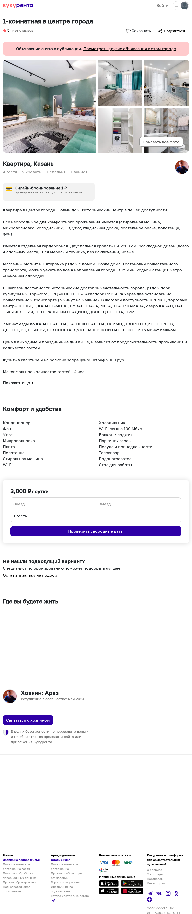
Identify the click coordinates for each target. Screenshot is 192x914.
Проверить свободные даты (96, 531)
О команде (155, 874)
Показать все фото (161, 141)
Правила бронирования (20, 882)
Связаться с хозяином (28, 720)
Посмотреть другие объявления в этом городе (130, 48)
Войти (162, 5)
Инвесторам (156, 883)
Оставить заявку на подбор (30, 575)
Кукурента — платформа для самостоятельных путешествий (165, 859)
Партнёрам (155, 879)
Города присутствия (66, 882)
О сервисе (154, 870)
